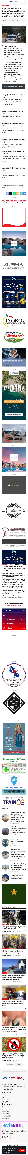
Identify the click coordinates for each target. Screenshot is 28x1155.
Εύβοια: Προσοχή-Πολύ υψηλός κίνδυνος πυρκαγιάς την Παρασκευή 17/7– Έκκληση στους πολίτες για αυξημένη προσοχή (18, 830)
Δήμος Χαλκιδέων (17, 185)
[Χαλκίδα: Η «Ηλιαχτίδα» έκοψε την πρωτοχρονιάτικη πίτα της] (14, 941)
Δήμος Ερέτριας (8, 185)
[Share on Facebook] (5, 20)
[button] (22, 1150)
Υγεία (3, 1025)
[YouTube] (7, 1092)
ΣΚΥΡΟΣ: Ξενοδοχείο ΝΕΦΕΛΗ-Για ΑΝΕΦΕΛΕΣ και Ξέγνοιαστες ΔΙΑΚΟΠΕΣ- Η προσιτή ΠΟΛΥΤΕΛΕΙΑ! (13, 575)
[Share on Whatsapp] (10, 20)
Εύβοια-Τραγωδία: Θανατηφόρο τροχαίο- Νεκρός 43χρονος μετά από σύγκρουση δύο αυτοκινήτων (14, 592)
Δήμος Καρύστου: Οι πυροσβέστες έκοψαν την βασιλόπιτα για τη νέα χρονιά (13, 1003)
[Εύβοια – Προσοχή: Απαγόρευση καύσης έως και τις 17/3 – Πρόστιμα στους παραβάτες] (14, 1044)
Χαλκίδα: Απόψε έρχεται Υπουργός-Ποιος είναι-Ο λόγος (17, 841)
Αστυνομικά (5, 999)
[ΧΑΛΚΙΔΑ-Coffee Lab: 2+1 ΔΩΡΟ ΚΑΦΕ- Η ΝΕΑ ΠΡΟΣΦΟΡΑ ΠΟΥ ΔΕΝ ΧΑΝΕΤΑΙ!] (14, 557)
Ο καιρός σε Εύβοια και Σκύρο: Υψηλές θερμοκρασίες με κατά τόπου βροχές (18, 876)
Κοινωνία (4, 564)
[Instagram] (14, 619)
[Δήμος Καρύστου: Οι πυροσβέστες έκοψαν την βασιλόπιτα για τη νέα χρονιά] (14, 992)
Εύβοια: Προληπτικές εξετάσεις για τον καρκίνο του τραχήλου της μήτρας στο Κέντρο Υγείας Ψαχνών (14, 1029)
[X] (14, 615)
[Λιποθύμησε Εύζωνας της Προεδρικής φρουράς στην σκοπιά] (14, 917)
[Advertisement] (14, 647)
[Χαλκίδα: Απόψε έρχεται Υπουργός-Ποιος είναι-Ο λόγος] (5, 843)
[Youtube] (14, 624)
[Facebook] (14, 610)
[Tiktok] (14, 628)
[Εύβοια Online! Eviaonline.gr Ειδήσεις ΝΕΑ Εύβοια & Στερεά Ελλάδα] (14, 1)
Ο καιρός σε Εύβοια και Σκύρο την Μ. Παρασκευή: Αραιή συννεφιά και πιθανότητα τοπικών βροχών (13, 977)
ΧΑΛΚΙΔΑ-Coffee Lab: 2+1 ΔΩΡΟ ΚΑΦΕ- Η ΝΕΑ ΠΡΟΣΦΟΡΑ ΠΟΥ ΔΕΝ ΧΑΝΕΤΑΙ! (13, 568)
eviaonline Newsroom (6, 931)
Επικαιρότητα (5, 5)
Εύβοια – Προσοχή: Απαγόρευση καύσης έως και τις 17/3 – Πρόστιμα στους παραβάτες (13, 1056)
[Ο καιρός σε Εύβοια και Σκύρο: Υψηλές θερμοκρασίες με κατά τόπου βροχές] (5, 878)
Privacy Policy (9, 1150)
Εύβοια (3, 187)
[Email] (13, 20)
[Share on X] (8, 20)
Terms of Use (6, 1152)
